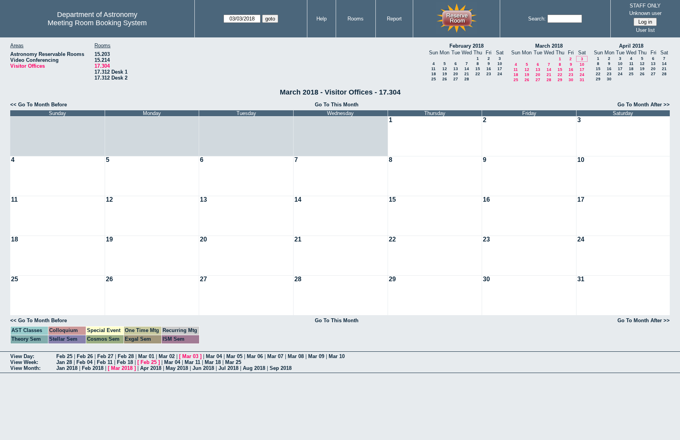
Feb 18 (125, 362)
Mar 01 (146, 356)
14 (466, 69)
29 (560, 80)
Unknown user (645, 13)
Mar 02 (167, 356)
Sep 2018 (281, 368)
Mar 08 (296, 356)
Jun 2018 (203, 368)
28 (466, 79)
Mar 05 (234, 356)
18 (433, 74)
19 (444, 74)
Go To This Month (336, 105)
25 (433, 79)
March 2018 (549, 46)
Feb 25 (64, 356)
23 (488, 74)
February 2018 (466, 46)
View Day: (22, 356)
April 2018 (631, 46)
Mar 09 (316, 356)
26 (444, 79)
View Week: (24, 362)
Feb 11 (105, 362)
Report (394, 19)
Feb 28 (126, 356)
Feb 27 (105, 356)
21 (466, 74)
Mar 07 (275, 356)
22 (477, 74)
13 (455, 69)
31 (582, 80)
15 (477, 69)
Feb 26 (85, 356)
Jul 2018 (228, 368)
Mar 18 (213, 362)
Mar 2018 (122, 368)
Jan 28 (64, 362)
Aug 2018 (254, 368)
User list (645, 30)
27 (455, 79)
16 (488, 69)
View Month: (25, 368)
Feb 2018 (92, 368)
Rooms (355, 19)
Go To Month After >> (643, 105)
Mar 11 (192, 362)
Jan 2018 (67, 368)
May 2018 (177, 368)
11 (433, 69)
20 (455, 74)
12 (444, 69)
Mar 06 (255, 356)
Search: (537, 19)
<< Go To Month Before (38, 105)
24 (499, 74)
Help (321, 19)
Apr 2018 (150, 368)
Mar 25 (233, 362)
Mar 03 (190, 356)
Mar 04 (214, 356)
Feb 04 (84, 362)
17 (499, 69)
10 (499, 63)
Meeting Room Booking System (97, 23)
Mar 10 (337, 356)
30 (571, 80)
